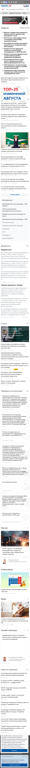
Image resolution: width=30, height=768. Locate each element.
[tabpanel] (15, 52)
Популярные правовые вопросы (11, 521)
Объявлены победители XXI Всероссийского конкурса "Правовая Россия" (15, 703)
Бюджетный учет (7, 490)
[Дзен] (4, 2)
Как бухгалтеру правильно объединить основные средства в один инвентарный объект (13, 116)
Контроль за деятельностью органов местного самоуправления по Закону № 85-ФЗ (14, 621)
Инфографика (7, 569)
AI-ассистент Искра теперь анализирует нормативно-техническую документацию (14, 720)
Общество (10, 111)
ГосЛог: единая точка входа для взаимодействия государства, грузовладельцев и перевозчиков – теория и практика (13, 551)
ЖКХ (12, 385)
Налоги (4, 426)
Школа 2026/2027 (7, 238)
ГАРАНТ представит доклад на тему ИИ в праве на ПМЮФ (13, 689)
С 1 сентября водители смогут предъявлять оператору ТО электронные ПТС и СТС (14, 165)
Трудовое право (6, 462)
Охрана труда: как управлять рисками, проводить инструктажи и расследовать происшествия (13, 346)
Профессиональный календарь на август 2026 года (14, 590)
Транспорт (14, 168)
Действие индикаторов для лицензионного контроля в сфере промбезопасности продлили (14, 80)
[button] (24, 2)
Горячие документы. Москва (12, 285)
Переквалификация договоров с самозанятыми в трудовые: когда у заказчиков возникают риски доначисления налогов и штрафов (15, 356)
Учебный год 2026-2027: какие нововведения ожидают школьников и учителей (15, 150)
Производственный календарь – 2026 (14, 219)
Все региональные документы (8, 317)
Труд (13, 190)
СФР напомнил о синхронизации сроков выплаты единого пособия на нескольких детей (15, 66)
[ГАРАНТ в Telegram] (9, 2)
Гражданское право (7, 440)
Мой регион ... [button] (25, 317)
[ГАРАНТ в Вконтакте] (2, 2)
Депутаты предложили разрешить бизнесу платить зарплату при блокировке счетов (16, 34)
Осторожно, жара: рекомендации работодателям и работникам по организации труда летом (11, 374)
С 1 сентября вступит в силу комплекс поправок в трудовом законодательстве (13, 187)
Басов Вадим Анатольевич (15, 657)
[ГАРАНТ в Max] (6, 2)
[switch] (3, 9)
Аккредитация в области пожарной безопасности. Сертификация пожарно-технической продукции (14, 637)
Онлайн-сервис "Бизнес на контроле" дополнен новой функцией (12, 696)
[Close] (27, 756)
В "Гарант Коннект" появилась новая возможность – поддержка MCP (12, 681)
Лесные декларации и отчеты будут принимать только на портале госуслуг (13, 158)
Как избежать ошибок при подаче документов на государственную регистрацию (15, 45)
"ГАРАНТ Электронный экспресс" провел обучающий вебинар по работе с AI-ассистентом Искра (13, 728)
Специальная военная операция (12, 225)
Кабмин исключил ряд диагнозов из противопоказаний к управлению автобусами (15, 55)
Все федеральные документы (8, 282)
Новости (5, 28)
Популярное (6, 235)
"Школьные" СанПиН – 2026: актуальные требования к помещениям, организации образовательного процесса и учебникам (12, 333)
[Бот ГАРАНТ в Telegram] (11, 2)
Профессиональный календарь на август (13, 215)
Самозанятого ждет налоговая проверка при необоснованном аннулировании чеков (14, 72)
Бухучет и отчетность (8, 409)
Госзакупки (5, 229)
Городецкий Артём (13, 560)
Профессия (14, 183)
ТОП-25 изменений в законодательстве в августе (11, 210)
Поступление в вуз (8, 222)
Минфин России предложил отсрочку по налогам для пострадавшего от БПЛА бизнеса (15, 50)
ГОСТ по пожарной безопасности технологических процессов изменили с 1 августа (14, 126)
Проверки (14, 83)
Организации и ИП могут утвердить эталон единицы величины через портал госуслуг (14, 173)
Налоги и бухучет (16, 120)
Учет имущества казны (9, 482)
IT (12, 369)
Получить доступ (14, 765)
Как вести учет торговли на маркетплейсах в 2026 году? (11, 514)
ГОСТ (3, 232)
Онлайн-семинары (9, 630)
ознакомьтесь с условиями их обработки (13, 747)
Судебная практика (15, 13)
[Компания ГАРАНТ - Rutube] (16, 2)
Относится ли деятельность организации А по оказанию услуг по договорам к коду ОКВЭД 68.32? (14, 433)
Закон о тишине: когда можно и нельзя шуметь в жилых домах (13, 382)
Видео (3, 599)
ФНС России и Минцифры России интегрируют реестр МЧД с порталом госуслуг (15, 39)
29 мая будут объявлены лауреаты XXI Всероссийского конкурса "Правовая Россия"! (13, 712)
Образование (12, 153)
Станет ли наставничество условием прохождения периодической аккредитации (15, 180)
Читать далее (15, 194)
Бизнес (13, 160)
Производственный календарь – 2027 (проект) (14, 205)
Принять (14, 750)
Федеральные (6, 250)
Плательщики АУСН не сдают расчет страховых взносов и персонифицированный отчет (14, 61)
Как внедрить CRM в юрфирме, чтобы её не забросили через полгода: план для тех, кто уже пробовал (14, 365)
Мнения (4, 528)
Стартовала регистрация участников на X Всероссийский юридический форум (14, 674)
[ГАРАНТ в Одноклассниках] (14, 2)
